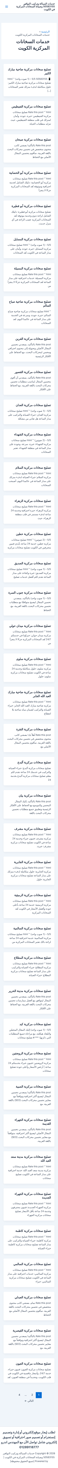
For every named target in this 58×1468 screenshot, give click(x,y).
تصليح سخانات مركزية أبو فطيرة (31, 206)
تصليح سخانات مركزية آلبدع (34, 762)
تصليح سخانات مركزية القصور (33, 372)
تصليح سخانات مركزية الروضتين (31, 1053)
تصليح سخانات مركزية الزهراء (33, 501)
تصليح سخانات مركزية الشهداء (32, 434)
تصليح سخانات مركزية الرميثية (32, 895)
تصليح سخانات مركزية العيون (33, 1363)
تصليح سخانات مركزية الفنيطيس (31, 106)
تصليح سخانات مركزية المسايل (32, 239)
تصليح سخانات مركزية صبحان (33, 139)
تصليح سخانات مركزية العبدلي (33, 1297)
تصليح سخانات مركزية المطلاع (32, 957)
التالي (29, 1400)
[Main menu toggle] (6, 6)
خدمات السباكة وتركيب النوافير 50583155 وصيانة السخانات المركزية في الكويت (35, 6)
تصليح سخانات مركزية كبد (35, 1024)
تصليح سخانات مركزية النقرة (33, 729)
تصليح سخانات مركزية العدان (33, 405)
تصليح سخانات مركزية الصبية (33, 1086)
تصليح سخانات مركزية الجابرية (32, 862)
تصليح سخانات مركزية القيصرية (32, 1330)
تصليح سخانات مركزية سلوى (33, 659)
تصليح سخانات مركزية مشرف (32, 828)
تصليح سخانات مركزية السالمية (32, 928)
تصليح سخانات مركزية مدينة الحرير (30, 991)
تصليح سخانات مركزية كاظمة (33, 1230)
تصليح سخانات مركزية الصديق (32, 563)
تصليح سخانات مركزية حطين (33, 534)
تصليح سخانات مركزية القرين (33, 338)
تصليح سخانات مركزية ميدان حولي (30, 625)
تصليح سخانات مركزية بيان (35, 795)
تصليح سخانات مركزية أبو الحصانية (30, 172)
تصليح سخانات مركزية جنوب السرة (29, 592)
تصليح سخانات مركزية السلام (33, 467)
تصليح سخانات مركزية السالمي (32, 1264)
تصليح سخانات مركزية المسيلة (32, 268)
